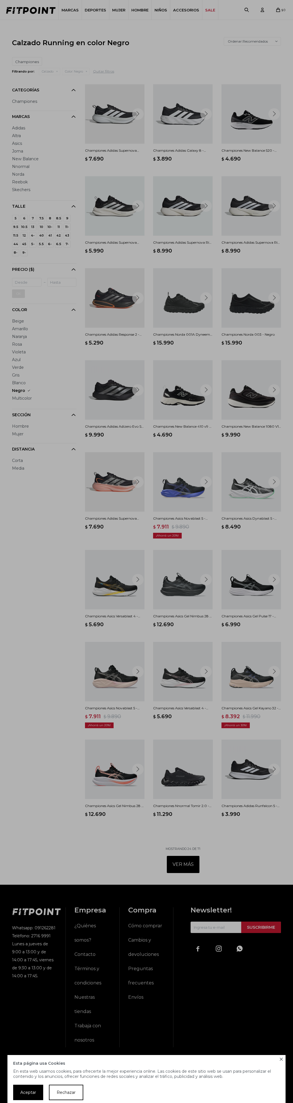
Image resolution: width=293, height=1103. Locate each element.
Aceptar (28, 1092)
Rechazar (66, 1092)
